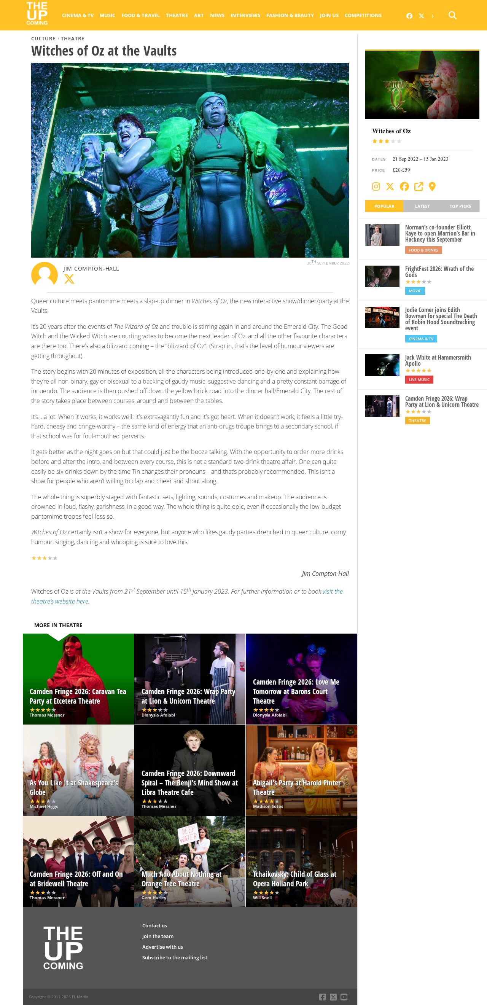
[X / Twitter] (390, 186)
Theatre (177, 15)
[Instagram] (376, 186)
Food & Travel (140, 15)
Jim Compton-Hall (91, 268)
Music (107, 15)
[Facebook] (404, 186)
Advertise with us (162, 946)
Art (199, 15)
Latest (422, 206)
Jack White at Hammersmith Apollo (438, 360)
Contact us (154, 925)
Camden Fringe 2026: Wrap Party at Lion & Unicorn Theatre (442, 401)
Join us (329, 15)
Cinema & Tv (78, 15)
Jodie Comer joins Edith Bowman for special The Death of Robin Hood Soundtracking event (441, 319)
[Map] (432, 186)
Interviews (245, 15)
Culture (43, 38)
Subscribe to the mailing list (174, 957)
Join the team (157, 936)
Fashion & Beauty (290, 15)
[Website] (418, 186)
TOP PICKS (460, 206)
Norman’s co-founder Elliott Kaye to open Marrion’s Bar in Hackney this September (440, 233)
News (217, 15)
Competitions (363, 15)
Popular (384, 206)
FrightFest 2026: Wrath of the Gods (439, 272)
